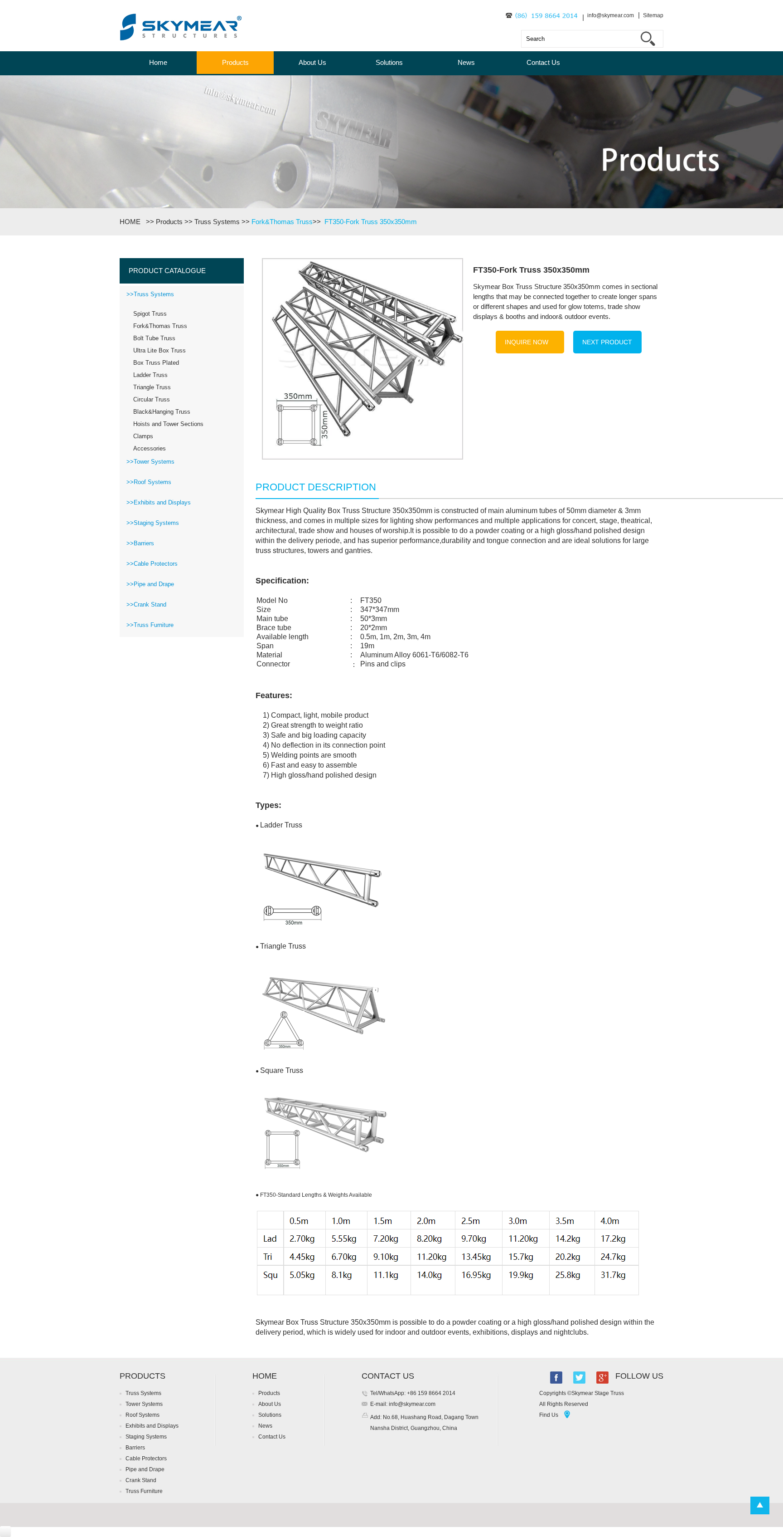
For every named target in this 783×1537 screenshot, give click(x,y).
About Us (312, 62)
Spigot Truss (150, 313)
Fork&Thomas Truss (282, 221)
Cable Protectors (146, 1458)
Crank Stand (141, 1480)
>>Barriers (140, 543)
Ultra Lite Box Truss (159, 350)
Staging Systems (146, 1437)
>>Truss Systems (150, 294)
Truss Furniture (144, 1491)
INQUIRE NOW (526, 342)
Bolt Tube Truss (154, 338)
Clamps (143, 436)
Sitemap (653, 15)
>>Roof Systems (148, 482)
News (466, 62)
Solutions (389, 62)
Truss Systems (217, 221)
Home (158, 62)
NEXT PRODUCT (607, 342)
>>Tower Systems (150, 461)
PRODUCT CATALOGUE (167, 270)
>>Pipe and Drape (150, 584)
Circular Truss (151, 399)
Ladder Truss (150, 375)
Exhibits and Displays (152, 1426)
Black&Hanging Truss (161, 411)
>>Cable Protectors (152, 563)
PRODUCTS (142, 1375)
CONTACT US (388, 1375)
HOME (132, 221)
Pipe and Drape (145, 1469)
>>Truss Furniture (150, 625)
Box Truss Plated (156, 362)
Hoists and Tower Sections (168, 424)
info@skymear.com (610, 15)
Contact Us (543, 62)
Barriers (135, 1447)
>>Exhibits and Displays (158, 502)
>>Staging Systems (152, 522)
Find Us (548, 1415)
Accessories (149, 448)
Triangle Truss (152, 387)
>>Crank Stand (146, 604)
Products (235, 62)
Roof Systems (143, 1415)
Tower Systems (144, 1404)
